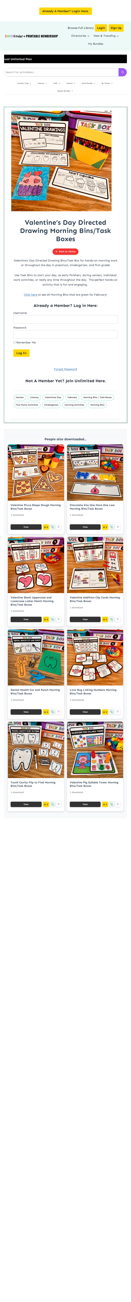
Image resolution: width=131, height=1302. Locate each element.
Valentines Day (53, 397)
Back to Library (67, 251)
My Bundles (95, 43)
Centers (20, 397)
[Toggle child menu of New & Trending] (117, 36)
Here (100, 380)
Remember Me (26, 342)
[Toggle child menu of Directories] (88, 36)
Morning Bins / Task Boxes (97, 397)
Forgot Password (65, 369)
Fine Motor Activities (27, 405)
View (26, 527)
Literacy (34, 397)
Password (19, 327)
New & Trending (104, 35)
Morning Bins (97, 405)
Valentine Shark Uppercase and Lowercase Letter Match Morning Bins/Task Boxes (32, 601)
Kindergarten (51, 405)
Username (20, 313)
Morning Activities (74, 405)
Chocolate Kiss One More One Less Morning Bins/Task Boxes (92, 506)
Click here (31, 294)
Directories (78, 35)
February (72, 397)
